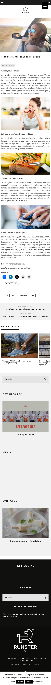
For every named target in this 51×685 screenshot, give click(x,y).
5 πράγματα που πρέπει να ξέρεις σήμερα (25, 309)
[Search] (49, 2)
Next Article (25, 313)
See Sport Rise (25, 435)
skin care (23, 295)
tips (32, 295)
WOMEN (11, 65)
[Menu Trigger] (45, 5)
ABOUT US (11, 658)
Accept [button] (20, 681)
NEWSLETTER (40, 658)
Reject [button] (29, 681)
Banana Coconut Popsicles (25, 541)
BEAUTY (4, 65)
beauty (5, 295)
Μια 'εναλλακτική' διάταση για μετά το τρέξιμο (25, 316)
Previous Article (25, 306)
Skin (14, 295)
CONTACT (25, 658)
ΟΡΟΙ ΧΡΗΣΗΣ (26, 660)
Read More (38, 681)
